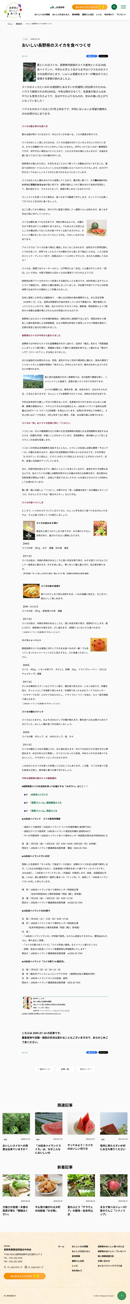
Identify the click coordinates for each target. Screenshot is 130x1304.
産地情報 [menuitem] (76, 14)
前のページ (45, 1069)
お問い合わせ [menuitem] (104, 1260)
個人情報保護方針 (10, 1296)
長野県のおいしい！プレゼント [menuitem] (112, 1251)
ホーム (61, 1246)
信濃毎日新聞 (33, 1013)
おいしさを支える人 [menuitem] (60, 14)
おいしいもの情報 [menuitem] (42, 14)
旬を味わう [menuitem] (109, 14)
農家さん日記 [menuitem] (88, 14)
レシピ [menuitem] (99, 14)
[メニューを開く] (123, 7)
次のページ (85, 1069)
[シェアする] (91, 56)
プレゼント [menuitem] (121, 14)
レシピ (25, 39)
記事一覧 (65, 1069)
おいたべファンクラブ (89, 7)
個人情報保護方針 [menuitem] (106, 1256)
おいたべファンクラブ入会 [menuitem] (110, 1265)
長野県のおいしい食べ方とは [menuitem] (111, 1246)
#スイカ (25, 56)
